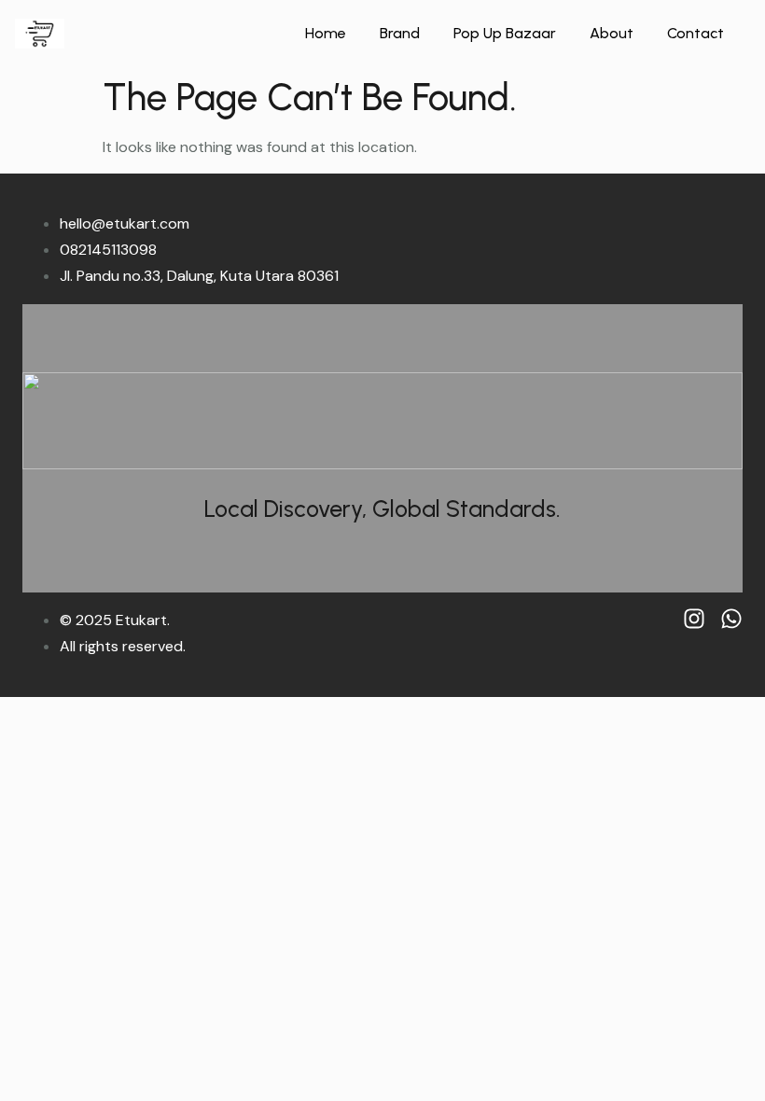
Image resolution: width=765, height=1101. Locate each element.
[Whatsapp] (731, 618)
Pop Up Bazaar (504, 33)
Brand (400, 33)
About (611, 33)
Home (325, 33)
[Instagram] (694, 618)
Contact (695, 33)
